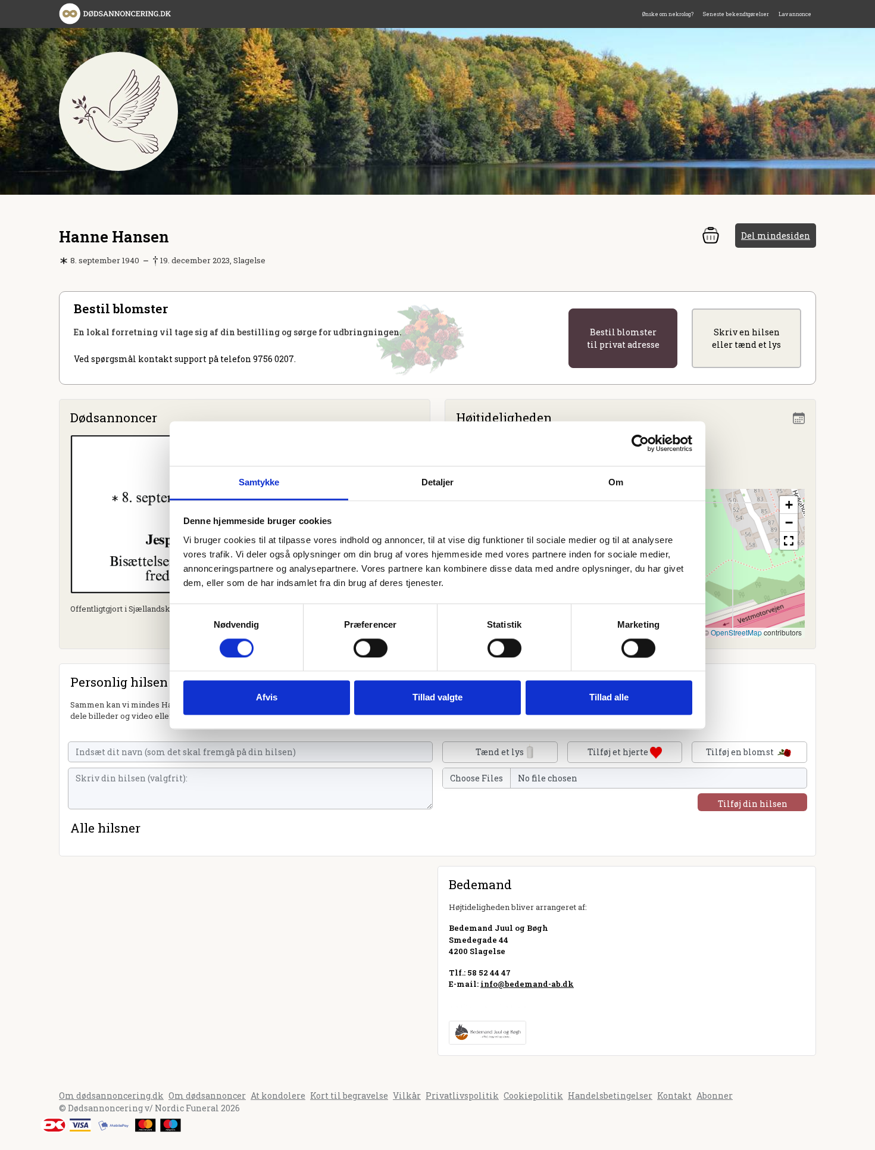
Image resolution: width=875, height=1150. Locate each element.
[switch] (371, 647)
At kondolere (278, 1095)
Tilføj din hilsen (753, 803)
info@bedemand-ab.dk (527, 983)
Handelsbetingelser (610, 1095)
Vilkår (407, 1095)
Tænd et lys (500, 752)
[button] (789, 505)
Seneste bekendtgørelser (736, 14)
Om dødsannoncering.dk (111, 1095)
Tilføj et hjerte (619, 752)
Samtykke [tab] (259, 482)
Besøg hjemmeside (488, 1005)
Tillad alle (609, 698)
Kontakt (674, 1095)
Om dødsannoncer (207, 1095)
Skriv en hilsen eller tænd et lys (746, 338)
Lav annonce (795, 14)
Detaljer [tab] (437, 482)
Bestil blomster (623, 338)
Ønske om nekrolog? (667, 14)
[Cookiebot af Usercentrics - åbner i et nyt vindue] (640, 443)
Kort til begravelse (349, 1095)
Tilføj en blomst (741, 752)
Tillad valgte (437, 698)
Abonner (714, 1095)
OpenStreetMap (736, 632)
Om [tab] (615, 482)
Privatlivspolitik (462, 1095)
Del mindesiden (775, 235)
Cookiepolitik (533, 1095)
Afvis (266, 698)
